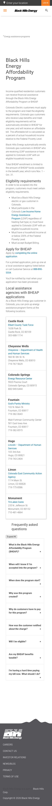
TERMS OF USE (11, 776)
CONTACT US (10, 751)
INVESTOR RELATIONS (14, 757)
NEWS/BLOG (9, 763)
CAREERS (8, 744)
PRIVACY (7, 770)
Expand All (11, 537)
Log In (45, 3)
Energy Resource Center (20, 378)
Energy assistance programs (17, 36)
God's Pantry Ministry (19, 403)
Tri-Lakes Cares (16, 502)
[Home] (26, 10)
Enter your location (17, 2)
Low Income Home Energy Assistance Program (26, 215)
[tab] (25, 548)
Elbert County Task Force (20, 325)
